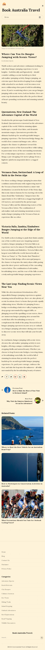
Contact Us (6, 560)
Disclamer (5, 565)
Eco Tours (5, 598)
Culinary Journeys (8, 594)
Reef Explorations (8, 615)
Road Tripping (7, 619)
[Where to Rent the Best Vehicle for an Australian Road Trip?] (22, 430)
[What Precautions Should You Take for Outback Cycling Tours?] (22, 504)
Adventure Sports (8, 61)
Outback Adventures (9, 610)
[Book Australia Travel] (4, 4)
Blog (3, 556)
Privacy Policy (6, 569)
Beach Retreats (7, 585)
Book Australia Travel (21, 10)
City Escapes (6, 589)
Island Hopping (7, 606)
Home (4, 552)
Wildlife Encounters (8, 623)
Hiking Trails (6, 602)
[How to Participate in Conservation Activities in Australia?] (22, 467)
